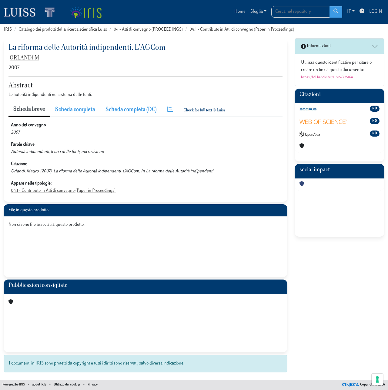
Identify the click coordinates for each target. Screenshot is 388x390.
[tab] (170, 110)
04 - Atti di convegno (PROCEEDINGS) (148, 29)
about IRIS (39, 384)
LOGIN (375, 11)
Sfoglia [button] (256, 11)
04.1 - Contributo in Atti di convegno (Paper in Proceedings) (241, 29)
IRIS (8, 29)
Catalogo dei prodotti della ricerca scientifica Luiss (62, 29)
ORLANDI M (24, 58)
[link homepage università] (85, 12)
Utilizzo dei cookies (67, 384)
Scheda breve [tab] (29, 109)
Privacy (93, 384)
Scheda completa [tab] (75, 110)
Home (240, 11)
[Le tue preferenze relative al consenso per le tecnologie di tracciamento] (377, 379)
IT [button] (349, 11)
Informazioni (318, 46)
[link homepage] (32, 12)
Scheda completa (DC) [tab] (131, 110)
